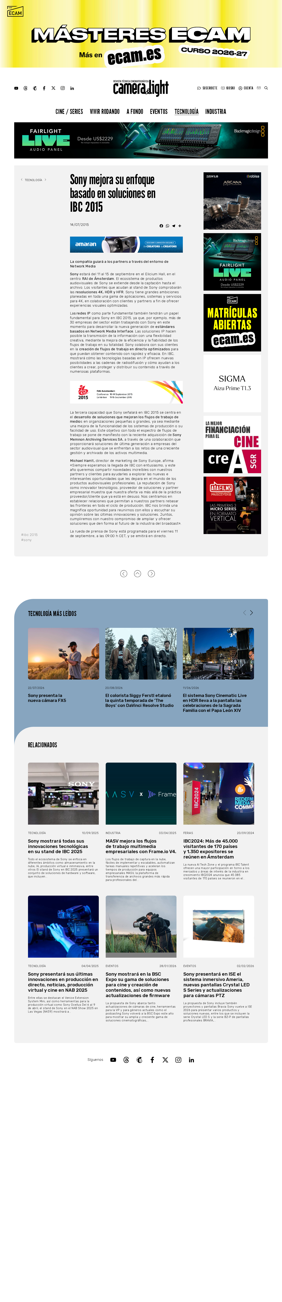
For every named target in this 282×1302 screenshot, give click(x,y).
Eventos (159, 111)
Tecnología (187, 111)
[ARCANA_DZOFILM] (232, 201)
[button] (251, 613)
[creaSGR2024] (232, 444)
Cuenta (248, 88)
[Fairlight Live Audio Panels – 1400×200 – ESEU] (141, 140)
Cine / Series (69, 111)
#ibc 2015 (29, 535)
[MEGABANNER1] (141, 34)
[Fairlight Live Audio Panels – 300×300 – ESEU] (232, 262)
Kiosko (230, 88)
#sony (26, 540)
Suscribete (210, 88)
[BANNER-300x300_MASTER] (232, 505)
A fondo (135, 111)
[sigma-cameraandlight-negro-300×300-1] (232, 383)
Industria (215, 111)
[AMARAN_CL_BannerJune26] (126, 245)
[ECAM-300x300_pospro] (232, 322)
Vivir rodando (105, 111)
